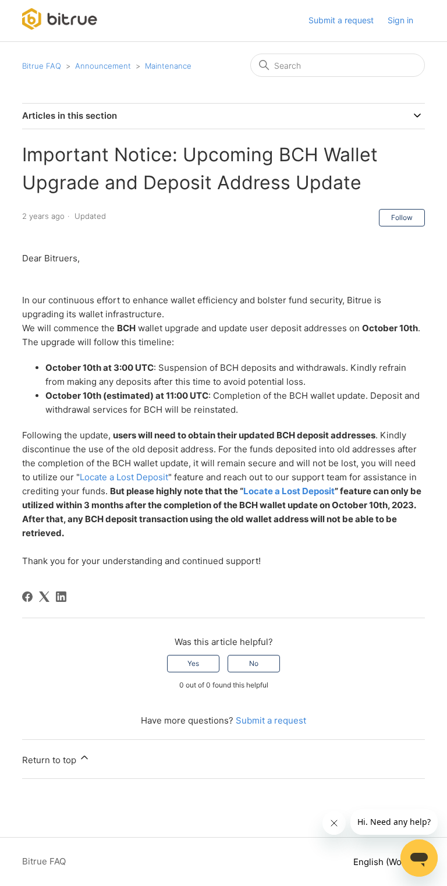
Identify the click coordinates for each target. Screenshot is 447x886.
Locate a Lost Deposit (124, 477)
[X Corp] (44, 596)
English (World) (385, 862)
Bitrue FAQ (41, 65)
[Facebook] (27, 596)
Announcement (103, 65)
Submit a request (341, 20)
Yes (193, 663)
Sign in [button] (400, 20)
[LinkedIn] (61, 596)
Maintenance (168, 65)
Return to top (50, 759)
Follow (402, 217)
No (253, 663)
